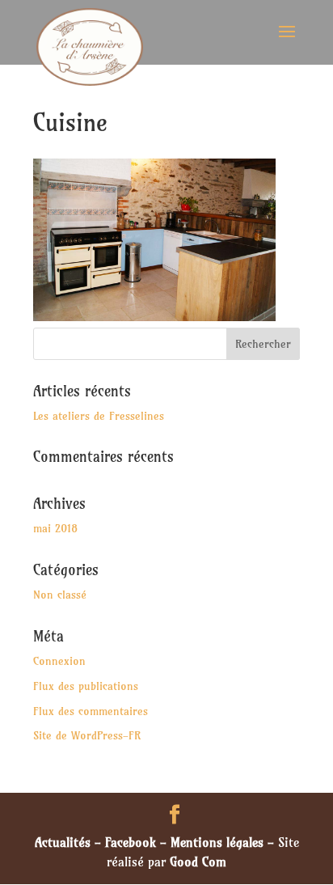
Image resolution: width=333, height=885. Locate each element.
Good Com (198, 861)
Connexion (59, 661)
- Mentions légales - (217, 842)
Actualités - (70, 842)
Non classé (59, 594)
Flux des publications (85, 686)
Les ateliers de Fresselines (98, 416)
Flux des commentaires (90, 711)
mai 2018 (55, 528)
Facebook (130, 842)
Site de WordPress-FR (87, 735)
